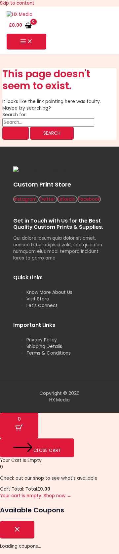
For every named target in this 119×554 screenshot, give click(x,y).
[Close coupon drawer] (17, 529)
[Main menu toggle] (26, 42)
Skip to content (17, 3)
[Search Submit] (15, 133)
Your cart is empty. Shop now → (35, 496)
